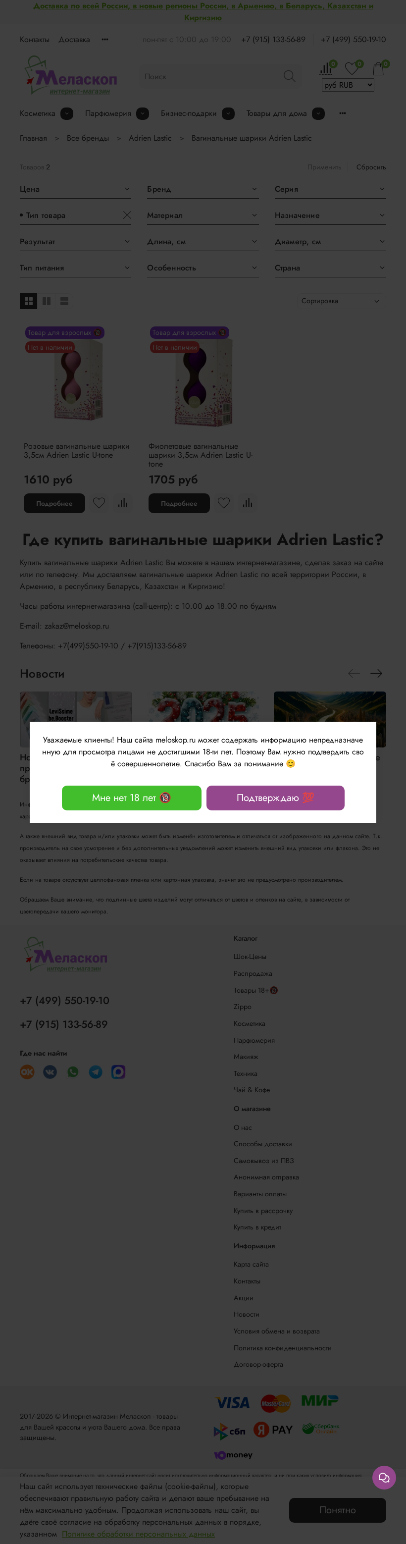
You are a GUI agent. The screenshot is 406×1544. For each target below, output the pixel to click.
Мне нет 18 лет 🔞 (131, 798)
